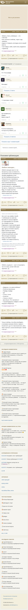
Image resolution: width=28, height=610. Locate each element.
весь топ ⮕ (4, 533)
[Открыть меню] (25, 2)
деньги (13, 260)
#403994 (3, 31)
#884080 (3, 318)
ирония (17, 260)
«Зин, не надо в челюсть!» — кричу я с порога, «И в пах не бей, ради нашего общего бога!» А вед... (14, 376)
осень (3, 487)
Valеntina (5, 464)
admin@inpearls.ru (14, 605)
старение (25, 31)
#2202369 (4, 455)
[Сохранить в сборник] (8, 55)
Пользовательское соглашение (10, 596)
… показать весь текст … (7, 195)
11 (10, 253)
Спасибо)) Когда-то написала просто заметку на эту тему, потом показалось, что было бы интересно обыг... (14, 355)
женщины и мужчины (22, 158)
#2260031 (4, 459)
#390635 (3, 283)
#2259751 (4, 467)
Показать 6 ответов (10, 137)
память (25, 209)
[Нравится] (2, 55)
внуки (25, 283)
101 (5, 202)
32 (4, 55)
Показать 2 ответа (9, 90)
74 (4, 253)
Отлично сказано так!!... (8, 410)
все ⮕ (3, 470)
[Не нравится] (26, 75)
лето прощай (5, 480)
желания (18, 318)
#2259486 (4, 462)
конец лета (5, 483)
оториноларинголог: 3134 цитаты (14, 343)
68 (4, 275)
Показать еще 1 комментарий (10, 141)
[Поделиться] (13, 55)
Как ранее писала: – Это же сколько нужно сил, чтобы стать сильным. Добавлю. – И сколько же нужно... (14, 397)
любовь (13, 31)
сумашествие (23, 318)
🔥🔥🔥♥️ (4, 369)
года (21, 31)
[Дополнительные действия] (17, 55)
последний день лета (8, 490)
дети (22, 283)
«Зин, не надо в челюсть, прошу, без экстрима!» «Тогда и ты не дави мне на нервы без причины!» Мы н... (14, 363)
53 (4, 310)
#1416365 (19, 459)
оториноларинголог (8, 51)
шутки (25, 260)
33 (10, 202)
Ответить (3, 75)
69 (4, 336)
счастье (17, 31)
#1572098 (3, 158)
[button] (14, 141)
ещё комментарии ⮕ (7, 420)
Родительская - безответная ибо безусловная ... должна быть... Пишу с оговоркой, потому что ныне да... (14, 445)
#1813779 (3, 209)
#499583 (3, 260)
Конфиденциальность (8, 598)
